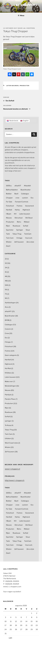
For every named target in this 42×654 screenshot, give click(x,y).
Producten (24, 85)
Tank (8, 234)
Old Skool (29, 218)
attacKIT (18, 186)
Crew (7, 333)
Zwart (8, 246)
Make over (9, 381)
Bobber (9, 194)
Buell (16, 194)
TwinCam (27, 234)
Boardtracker (26, 190)
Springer (19, 230)
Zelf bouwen (19, 242)
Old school (19, 218)
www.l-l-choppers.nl (12, 469)
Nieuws (9, 218)
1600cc (9, 186)
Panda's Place (10, 399)
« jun (10, 638)
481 (6, 281)
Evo (32, 198)
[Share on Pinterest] (18, 74)
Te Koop (8, 425)
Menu (22, 15)
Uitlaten (8, 439)
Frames (19, 206)
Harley (17, 210)
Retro (19, 222)
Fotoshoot (10, 206)
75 (6, 294)
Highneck (26, 210)
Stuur (28, 230)
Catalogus (25, 194)
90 (6, 298)
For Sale (9, 202)
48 (6, 276)
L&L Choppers (25, 5)
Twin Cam (10, 238)
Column (8, 329)
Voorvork (28, 238)
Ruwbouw (16, 226)
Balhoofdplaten (12, 190)
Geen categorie (11, 355)
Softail (25, 226)
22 (6, 259)
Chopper (9, 198)
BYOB (7, 320)
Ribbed (26, 222)
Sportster (9, 230)
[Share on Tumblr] (23, 74)
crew (17, 198)
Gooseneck (29, 206)
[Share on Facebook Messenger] (32, 74)
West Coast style (11, 443)
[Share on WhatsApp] (27, 74)
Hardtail (9, 210)
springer (8, 421)
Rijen (8, 226)
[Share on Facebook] (10, 74)
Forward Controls (21, 202)
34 (6, 268)
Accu (7, 307)
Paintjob (8, 395)
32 (6, 263)
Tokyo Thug (16, 234)
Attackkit (27, 186)
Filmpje (8, 342)
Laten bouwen (12, 85)
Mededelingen (10, 386)
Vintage (19, 238)
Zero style (30, 242)
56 (6, 290)
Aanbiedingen (10, 303)
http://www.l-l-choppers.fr (14, 480)
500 (6, 285)
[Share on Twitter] (14, 74)
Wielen (9, 242)
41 (6, 272)
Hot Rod (8, 368)
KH (15, 214)
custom (25, 198)
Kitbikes (8, 373)
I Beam (8, 214)
